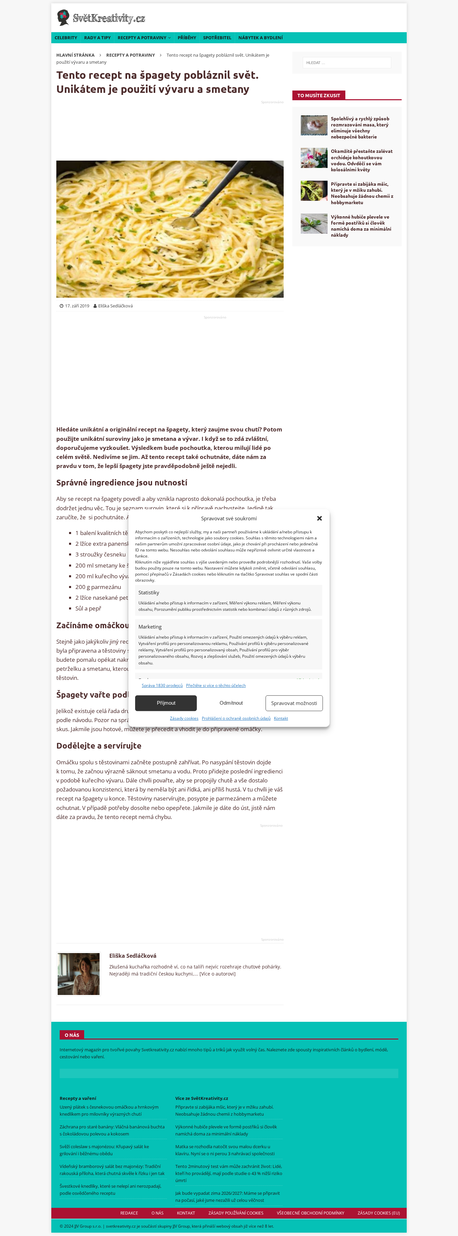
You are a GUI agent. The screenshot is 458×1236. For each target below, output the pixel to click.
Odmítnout (231, 703)
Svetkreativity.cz (157, 1050)
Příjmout (166, 703)
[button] (319, 518)
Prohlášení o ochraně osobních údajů (236, 718)
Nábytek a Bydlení (260, 38)
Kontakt (281, 718)
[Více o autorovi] (217, 973)
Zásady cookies (184, 718)
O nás (158, 1213)
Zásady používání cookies (236, 1213)
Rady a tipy (97, 38)
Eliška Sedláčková (133, 955)
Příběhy (187, 38)
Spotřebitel (217, 38)
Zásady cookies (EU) (379, 1213)
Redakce (129, 1213)
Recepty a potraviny (142, 38)
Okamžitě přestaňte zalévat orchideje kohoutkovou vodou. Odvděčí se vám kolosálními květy (362, 160)
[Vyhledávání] (347, 62)
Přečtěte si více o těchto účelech (216, 685)
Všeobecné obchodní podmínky (310, 1213)
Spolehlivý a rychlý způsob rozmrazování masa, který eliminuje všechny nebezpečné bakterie (360, 127)
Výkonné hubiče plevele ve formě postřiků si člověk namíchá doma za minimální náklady (361, 226)
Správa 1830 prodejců (162, 685)
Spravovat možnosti (294, 703)
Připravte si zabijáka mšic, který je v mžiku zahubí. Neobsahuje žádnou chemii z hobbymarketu (362, 193)
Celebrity (66, 38)
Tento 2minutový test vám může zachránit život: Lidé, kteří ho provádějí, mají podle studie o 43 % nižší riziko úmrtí (228, 1173)
